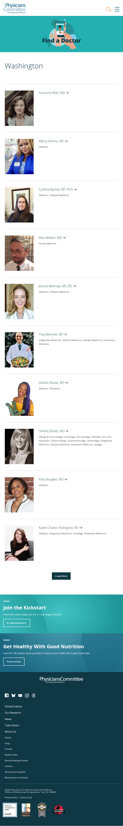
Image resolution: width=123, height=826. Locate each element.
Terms (26, 797)
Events (8, 737)
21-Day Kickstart (16, 622)
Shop (7, 743)
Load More (61, 576)
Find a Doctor (61, 34)
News (8, 719)
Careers (9, 766)
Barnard (16, 760)
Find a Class (14, 661)
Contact (8, 748)
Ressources (16, 777)
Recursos (15, 771)
